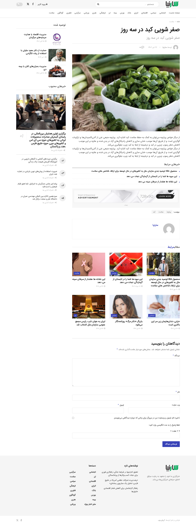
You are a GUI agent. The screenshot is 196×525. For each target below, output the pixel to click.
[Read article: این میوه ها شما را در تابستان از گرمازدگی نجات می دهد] (125, 264)
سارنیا (165, 47)
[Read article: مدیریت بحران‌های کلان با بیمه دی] (57, 71)
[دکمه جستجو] (98, 4)
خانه (178, 21)
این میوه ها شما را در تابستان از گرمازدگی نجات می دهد (152, 176)
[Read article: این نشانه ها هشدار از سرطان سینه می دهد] (88, 264)
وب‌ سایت (176, 404)
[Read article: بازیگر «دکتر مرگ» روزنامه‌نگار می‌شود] (125, 306)
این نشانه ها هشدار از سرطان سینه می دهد (157, 181)
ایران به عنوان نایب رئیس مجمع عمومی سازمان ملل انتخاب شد (90, 323)
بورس (122, 12)
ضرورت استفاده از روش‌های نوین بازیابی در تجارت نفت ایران (37, 173)
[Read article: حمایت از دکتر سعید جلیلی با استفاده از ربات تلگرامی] (57, 55)
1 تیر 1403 (41, 57)
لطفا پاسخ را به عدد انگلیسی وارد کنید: (164, 425)
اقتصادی (144, 12)
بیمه (115, 12)
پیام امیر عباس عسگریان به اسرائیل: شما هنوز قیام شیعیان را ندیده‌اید (37, 185)
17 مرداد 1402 (136, 286)
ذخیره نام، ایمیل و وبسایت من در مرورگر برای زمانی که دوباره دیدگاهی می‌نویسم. (147, 417)
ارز (109, 12)
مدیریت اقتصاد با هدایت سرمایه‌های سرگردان (35, 36)
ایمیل (121, 405)
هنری (94, 12)
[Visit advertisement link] (126, 196)
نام (177, 392)
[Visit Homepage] (172, 4)
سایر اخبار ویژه (90, 504)
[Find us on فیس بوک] (33, 4)
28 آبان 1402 (40, 73)
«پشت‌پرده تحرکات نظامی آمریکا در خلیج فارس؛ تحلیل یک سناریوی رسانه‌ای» (121, 482)
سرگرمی (77, 12)
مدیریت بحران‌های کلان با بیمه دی (32, 68)
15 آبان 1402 (41, 41)
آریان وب (161, 520)
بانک (129, 12)
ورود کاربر (42, 4)
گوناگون (60, 12)
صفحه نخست (174, 12)
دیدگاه (176, 355)
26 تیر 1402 (152, 47)
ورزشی (86, 12)
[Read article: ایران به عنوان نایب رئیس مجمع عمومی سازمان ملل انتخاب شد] (88, 306)
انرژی (136, 12)
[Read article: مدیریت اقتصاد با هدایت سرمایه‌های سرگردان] (57, 39)
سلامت (51, 12)
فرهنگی (102, 12)
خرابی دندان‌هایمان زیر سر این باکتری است (165, 323)
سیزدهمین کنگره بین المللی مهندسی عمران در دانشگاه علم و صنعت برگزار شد (39, 198)
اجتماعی (162, 12)
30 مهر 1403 (174, 289)
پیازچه (169, 212)
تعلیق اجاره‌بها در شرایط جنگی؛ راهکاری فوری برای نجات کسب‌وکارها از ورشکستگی (120, 473)
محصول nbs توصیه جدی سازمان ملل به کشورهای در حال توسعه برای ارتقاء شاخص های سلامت (134, 171)
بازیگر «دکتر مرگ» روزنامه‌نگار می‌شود (128, 323)
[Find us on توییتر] (28, 4)
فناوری (68, 12)
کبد (154, 212)
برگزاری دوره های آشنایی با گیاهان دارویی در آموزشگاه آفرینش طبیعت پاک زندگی (39, 160)
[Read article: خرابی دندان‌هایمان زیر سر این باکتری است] (163, 306)
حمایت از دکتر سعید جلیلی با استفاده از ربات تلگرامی (33, 52)
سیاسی (153, 12)
